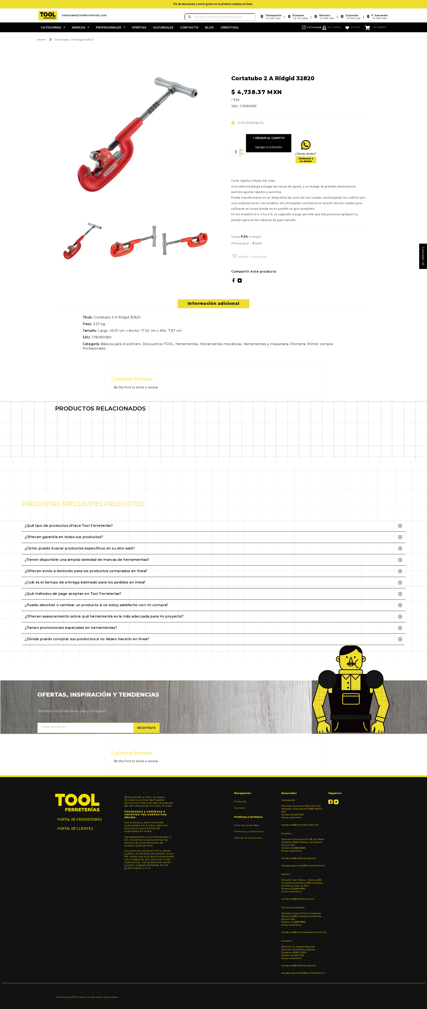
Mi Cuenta (334, 27)
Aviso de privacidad (246, 825)
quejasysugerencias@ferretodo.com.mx (303, 865)
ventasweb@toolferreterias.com (298, 858)
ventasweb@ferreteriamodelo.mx (300, 824)
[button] (53, 27)
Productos (240, 801)
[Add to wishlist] (234, 256)
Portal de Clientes (75, 828)
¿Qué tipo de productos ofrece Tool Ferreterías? (69, 525)
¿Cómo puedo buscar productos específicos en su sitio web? (80, 548)
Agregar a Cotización (268, 147)
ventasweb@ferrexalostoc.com (298, 898)
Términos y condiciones (249, 831)
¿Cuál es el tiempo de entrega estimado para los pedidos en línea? (85, 582)
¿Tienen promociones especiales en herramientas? (71, 627)
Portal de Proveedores (79, 819)
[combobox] (220, 16)
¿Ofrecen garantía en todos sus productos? (64, 537)
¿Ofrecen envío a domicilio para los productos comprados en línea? (86, 571)
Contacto (239, 807)
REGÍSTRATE (146, 728)
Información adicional (214, 303)
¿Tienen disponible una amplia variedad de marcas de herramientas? (87, 559)
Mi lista (355, 27)
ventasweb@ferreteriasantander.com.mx (303, 932)
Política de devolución (248, 837)
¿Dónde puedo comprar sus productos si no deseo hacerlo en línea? (87, 639)
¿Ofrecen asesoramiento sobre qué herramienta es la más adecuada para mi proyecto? (104, 616)
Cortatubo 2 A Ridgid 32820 (74, 39)
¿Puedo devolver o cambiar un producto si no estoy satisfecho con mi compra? (96, 605)
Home (41, 39)
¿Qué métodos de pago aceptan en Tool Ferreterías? (73, 593)
